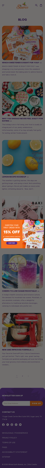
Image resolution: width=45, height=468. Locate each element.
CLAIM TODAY (11, 243)
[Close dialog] (42, 221)
